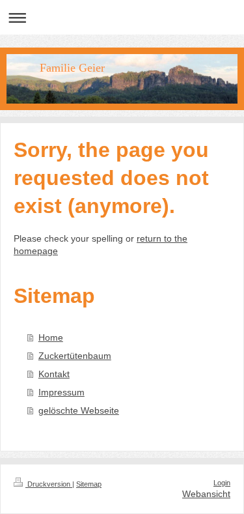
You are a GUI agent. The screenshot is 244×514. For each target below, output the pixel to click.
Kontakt (54, 374)
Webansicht (206, 494)
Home (50, 337)
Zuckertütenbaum (74, 355)
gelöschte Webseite (78, 410)
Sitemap (89, 484)
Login (221, 483)
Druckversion (48, 484)
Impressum (61, 392)
